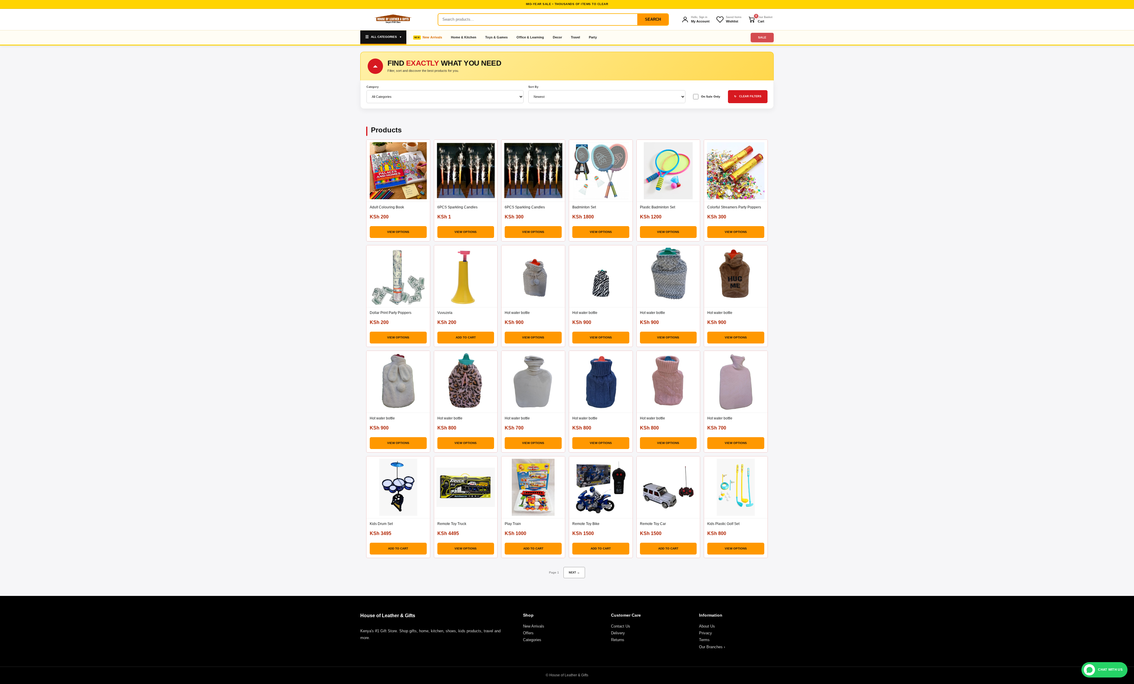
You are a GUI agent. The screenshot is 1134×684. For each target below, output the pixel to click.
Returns (617, 640)
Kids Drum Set (381, 524)
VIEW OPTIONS (398, 232)
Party (593, 37)
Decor (557, 37)
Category (372, 87)
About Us (707, 626)
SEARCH (653, 19)
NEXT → (574, 572)
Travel (575, 37)
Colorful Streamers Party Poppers (734, 207)
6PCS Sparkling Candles (457, 207)
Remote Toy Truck (451, 524)
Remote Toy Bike (585, 524)
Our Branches (712, 647)
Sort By (533, 87)
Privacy (705, 633)
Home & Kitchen (463, 37)
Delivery (618, 633)
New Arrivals (432, 37)
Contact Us (620, 626)
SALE (762, 37)
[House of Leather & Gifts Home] (392, 19)
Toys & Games (496, 37)
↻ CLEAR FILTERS (747, 96)
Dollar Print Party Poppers (390, 313)
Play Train (513, 524)
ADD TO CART (466, 337)
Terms (704, 640)
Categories (532, 640)
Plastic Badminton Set (657, 207)
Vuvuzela (444, 313)
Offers (528, 633)
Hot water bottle (517, 313)
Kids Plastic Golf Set (723, 524)
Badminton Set (584, 207)
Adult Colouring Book (387, 207)
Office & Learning (530, 37)
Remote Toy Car (653, 524)
